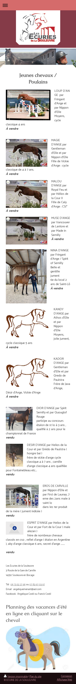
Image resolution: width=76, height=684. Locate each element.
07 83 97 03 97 (37, 585)
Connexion (66, 676)
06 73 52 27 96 (18, 585)
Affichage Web (64, 680)
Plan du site (35, 677)
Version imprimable (17, 677)
